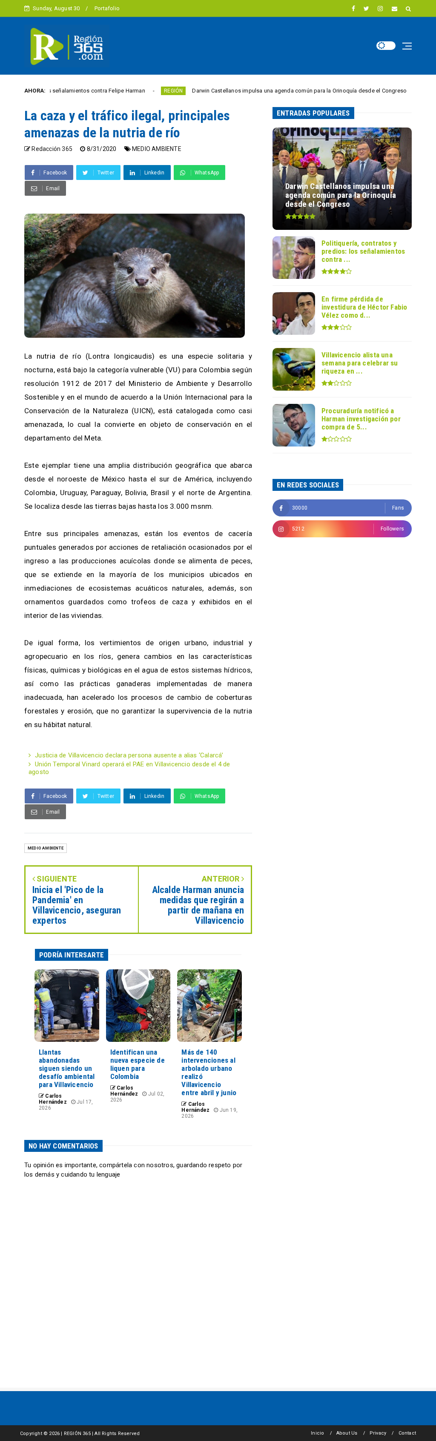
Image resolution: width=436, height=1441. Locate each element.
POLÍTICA (399, 91)
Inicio (317, 1433)
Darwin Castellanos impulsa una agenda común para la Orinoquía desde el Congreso (262, 90)
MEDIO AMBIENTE (156, 148)
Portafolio (107, 8)
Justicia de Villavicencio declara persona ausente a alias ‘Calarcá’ (129, 755)
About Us (347, 1433)
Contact (407, 1433)
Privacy (378, 1433)
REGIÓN (135, 91)
